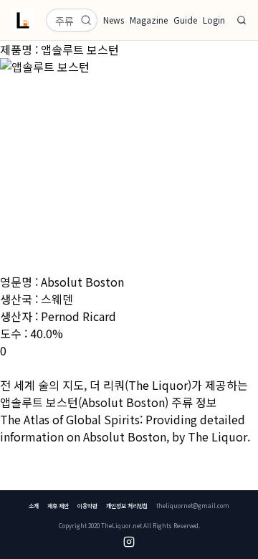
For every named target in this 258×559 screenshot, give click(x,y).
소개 (34, 506)
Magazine (149, 20)
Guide (185, 20)
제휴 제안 (58, 506)
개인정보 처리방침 (127, 506)
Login (214, 20)
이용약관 (87, 506)
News (113, 20)
